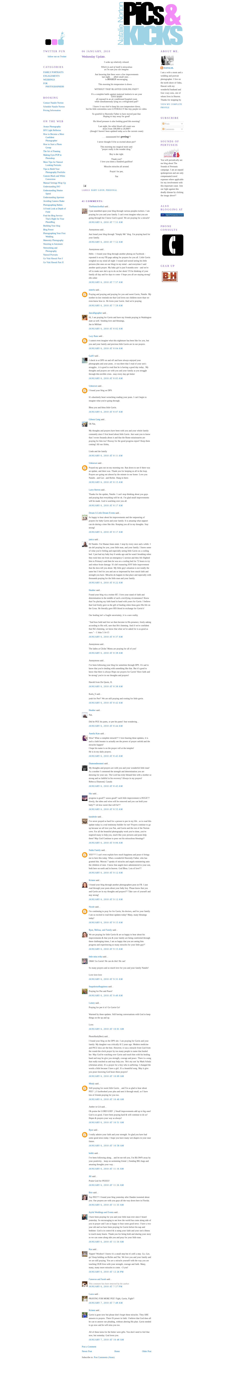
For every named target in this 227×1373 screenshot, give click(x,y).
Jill (90, 1176)
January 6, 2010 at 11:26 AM (106, 1185)
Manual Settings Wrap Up (54, 183)
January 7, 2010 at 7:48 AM (106, 1303)
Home (117, 1351)
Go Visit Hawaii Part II (53, 262)
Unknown (93, 386)
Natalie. (169, 68)
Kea (90, 1249)
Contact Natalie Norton (53, 103)
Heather (92, 590)
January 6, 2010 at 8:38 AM (106, 653)
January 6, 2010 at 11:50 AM (106, 1242)
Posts (166, 124)
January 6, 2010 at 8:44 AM (106, 726)
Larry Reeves (94, 490)
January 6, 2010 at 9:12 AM (106, 873)
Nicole (92, 907)
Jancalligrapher (95, 313)
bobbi (91, 1153)
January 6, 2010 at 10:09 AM (106, 1076)
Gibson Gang (94, 419)
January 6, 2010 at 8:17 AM (106, 505)
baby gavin (98, 190)
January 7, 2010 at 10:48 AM (106, 1340)
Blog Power (48, 229)
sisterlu (92, 290)
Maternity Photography (53, 240)
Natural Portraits (50, 255)
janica (91, 539)
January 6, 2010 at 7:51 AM (106, 222)
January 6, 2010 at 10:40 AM (106, 1099)
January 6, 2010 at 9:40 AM (106, 995)
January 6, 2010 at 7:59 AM (106, 305)
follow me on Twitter (57, 56)
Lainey (92, 1003)
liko (90, 793)
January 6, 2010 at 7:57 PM (105, 1286)
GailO (91, 356)
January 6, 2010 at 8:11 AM (105, 456)
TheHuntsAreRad (96, 206)
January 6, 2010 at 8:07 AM (106, 412)
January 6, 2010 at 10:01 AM (106, 1029)
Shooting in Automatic (53, 244)
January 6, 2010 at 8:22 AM (106, 583)
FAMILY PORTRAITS (53, 72)
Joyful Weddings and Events (101, 1212)
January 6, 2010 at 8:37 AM (106, 637)
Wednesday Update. (93, 56)
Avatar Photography (52, 126)
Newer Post (87, 1351)
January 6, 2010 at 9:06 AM (106, 843)
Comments (169, 129)
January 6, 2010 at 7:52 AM (106, 242)
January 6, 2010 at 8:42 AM (106, 703)
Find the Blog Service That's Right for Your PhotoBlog (53, 218)
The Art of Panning (51, 151)
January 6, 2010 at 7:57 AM (106, 282)
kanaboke (93, 817)
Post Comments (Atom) (104, 1357)
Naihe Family (95, 850)
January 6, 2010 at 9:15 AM (106, 922)
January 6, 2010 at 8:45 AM (106, 756)
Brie (90, 1192)
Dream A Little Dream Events (102, 513)
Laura (91, 1294)
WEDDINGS (49, 80)
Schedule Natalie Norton (54, 107)
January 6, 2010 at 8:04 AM (106, 348)
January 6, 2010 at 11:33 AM (106, 1205)
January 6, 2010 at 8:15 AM (106, 482)
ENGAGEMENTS (51, 76)
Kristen (92, 880)
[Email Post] (84, 186)
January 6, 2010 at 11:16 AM (106, 1169)
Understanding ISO (51, 186)
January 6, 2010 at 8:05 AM (106, 378)
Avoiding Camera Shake (53, 201)
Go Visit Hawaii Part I (53, 258)
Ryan (91, 1130)
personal (111, 190)
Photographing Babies (52, 205)
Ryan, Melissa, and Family (100, 930)
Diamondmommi (96, 763)
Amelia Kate (94, 733)
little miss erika (95, 956)
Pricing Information (52, 110)
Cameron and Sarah (97, 1279)
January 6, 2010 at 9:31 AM (106, 979)
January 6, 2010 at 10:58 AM (106, 1146)
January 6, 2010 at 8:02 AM (106, 329)
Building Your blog (51, 226)
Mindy (92, 1083)
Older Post (146, 1351)
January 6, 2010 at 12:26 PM (106, 1272)
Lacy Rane (93, 336)
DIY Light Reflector (52, 130)
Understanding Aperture (53, 197)
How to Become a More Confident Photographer (53, 137)
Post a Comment (89, 1347)
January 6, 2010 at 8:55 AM (106, 809)
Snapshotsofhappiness (98, 986)
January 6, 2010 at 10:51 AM (106, 1122)
